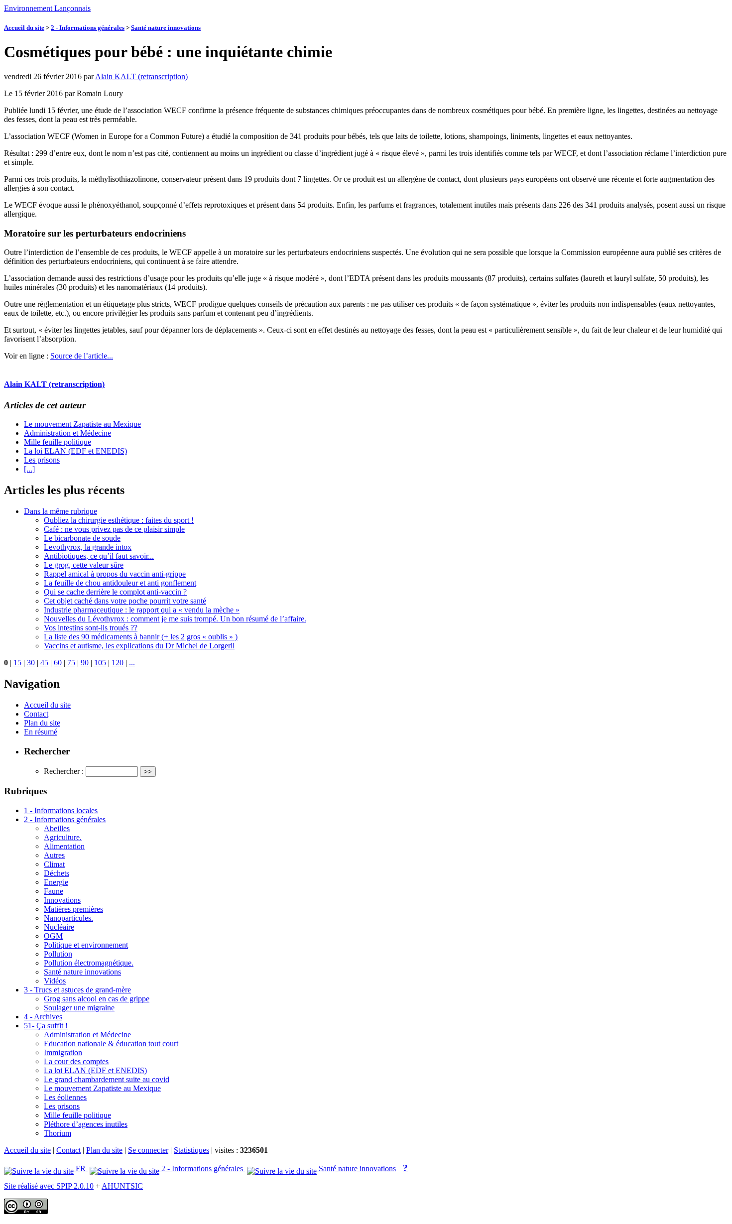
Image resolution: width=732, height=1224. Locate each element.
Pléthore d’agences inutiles (85, 1124)
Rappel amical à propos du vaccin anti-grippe (115, 574)
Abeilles (57, 828)
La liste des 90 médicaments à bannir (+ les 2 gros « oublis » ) (141, 636)
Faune (53, 891)
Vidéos (55, 981)
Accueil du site (24, 27)
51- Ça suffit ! (46, 1025)
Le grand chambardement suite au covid (106, 1079)
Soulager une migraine (79, 1007)
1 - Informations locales (61, 810)
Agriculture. (63, 837)
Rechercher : (64, 771)
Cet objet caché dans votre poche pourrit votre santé (125, 601)
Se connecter (148, 1150)
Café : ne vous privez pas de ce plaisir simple (114, 529)
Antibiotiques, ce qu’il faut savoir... (99, 556)
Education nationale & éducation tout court (111, 1043)
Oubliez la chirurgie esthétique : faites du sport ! (119, 520)
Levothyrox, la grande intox (87, 547)
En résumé (40, 732)
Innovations (62, 900)
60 (58, 662)
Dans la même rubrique (60, 511)
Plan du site (42, 723)
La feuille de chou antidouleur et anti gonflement (120, 583)
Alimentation (64, 846)
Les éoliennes (65, 1097)
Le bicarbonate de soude (82, 538)
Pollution (58, 954)
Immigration (63, 1052)
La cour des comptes (76, 1061)
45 (44, 662)
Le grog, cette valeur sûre (83, 565)
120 (117, 662)
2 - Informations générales (87, 27)
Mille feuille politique (57, 442)
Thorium (57, 1133)
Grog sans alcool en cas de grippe (96, 998)
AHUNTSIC (122, 1186)
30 (31, 662)
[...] (29, 469)
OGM (53, 936)
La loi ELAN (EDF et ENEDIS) (75, 451)
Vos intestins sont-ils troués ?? (90, 627)
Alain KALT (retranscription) (141, 76)
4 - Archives (43, 1016)
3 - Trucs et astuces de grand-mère (77, 989)
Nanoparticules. (68, 918)
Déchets (56, 873)
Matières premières (73, 909)
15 (17, 662)
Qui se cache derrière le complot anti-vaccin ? (115, 592)
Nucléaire (59, 927)
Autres (54, 855)
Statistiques (191, 1150)
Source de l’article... (81, 356)
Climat (54, 864)
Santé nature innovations (166, 27)
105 (100, 662)
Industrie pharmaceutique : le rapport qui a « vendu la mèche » (142, 610)
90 (85, 662)
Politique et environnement (86, 945)
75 (71, 662)
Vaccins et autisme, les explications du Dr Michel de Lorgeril (139, 645)
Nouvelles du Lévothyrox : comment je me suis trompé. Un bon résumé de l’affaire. (175, 618)
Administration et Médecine (67, 433)
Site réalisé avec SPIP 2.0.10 (49, 1186)
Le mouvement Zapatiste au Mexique (82, 424)
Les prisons (42, 460)
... (132, 662)
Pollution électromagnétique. (88, 963)
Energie (56, 882)
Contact (36, 714)
